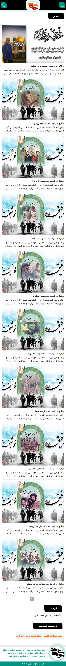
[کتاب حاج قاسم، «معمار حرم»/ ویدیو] (33, 42)
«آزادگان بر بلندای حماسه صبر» (47, 615)
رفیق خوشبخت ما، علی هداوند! (49, 411)
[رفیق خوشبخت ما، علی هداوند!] (33, 387)
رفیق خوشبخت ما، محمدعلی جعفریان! (46, 468)
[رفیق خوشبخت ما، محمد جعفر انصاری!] (33, 329)
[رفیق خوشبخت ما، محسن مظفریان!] (33, 272)
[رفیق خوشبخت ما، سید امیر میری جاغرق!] (33, 560)
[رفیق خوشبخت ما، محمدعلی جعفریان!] (33, 445)
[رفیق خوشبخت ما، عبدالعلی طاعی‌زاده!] (33, 502)
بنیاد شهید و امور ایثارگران (28, 636)
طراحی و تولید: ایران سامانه (33, 663)
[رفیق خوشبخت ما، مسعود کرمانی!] (33, 157)
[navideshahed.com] (57, 653)
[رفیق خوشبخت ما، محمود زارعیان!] (33, 99)
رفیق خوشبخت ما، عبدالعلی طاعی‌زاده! (46, 526)
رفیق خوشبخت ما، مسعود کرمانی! (47, 181)
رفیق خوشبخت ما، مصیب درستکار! (47, 238)
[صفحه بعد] (32, 598)
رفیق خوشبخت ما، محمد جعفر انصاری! (45, 353)
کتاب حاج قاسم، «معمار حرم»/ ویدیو (47, 66)
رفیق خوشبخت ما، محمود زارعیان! (48, 123)
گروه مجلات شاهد (53, 636)
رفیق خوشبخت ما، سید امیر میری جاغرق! (45, 584)
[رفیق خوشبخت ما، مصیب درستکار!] (33, 214)
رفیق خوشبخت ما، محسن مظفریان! (47, 296)
